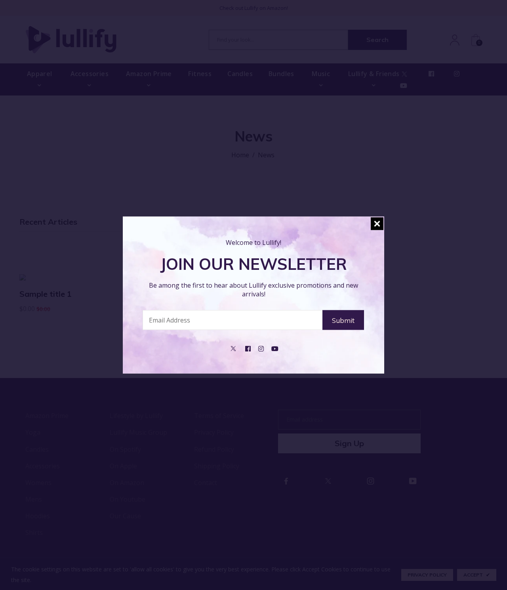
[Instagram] (261, 348)
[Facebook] (248, 348)
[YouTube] (274, 348)
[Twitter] (233, 348)
